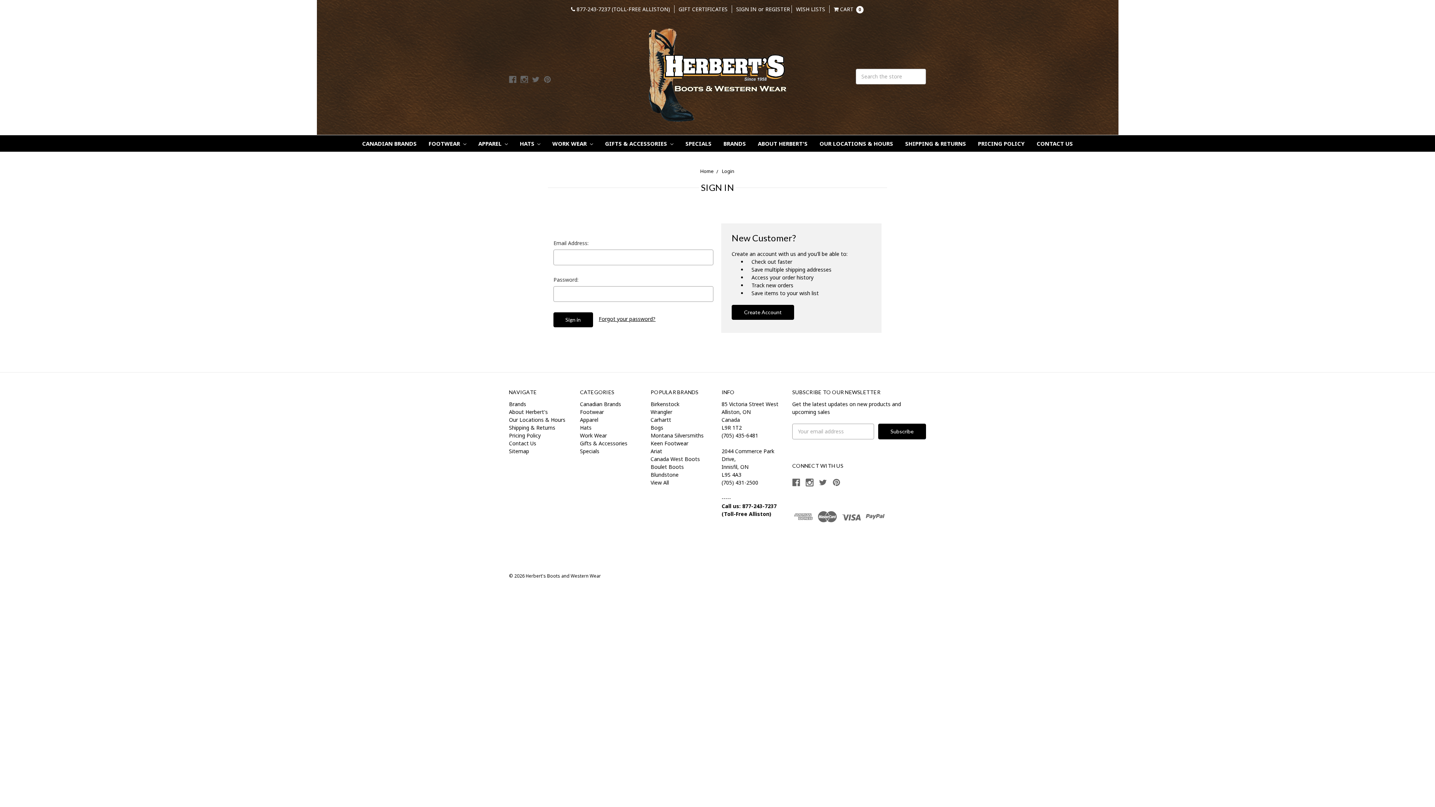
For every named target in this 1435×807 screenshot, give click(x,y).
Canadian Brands (389, 143)
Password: (565, 279)
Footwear (445, 143)
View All (660, 482)
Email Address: (571, 243)
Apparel (490, 143)
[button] (817, 543)
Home (707, 171)
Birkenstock (665, 404)
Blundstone (665, 474)
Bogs (657, 427)
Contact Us (1055, 143)
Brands (734, 143)
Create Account (763, 312)
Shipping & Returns (935, 143)
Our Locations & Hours (856, 143)
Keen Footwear (669, 443)
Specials (698, 143)
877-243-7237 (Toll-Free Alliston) (622, 9)
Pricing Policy (1001, 143)
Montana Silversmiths (677, 435)
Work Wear (570, 143)
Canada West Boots (675, 459)
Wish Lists (810, 9)
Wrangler (661, 411)
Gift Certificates (703, 9)
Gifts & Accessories (637, 143)
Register (777, 9)
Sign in (746, 9)
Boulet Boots (667, 466)
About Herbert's (783, 143)
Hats (528, 143)
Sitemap (519, 451)
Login (728, 171)
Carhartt (661, 419)
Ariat (656, 451)
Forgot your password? (627, 318)
